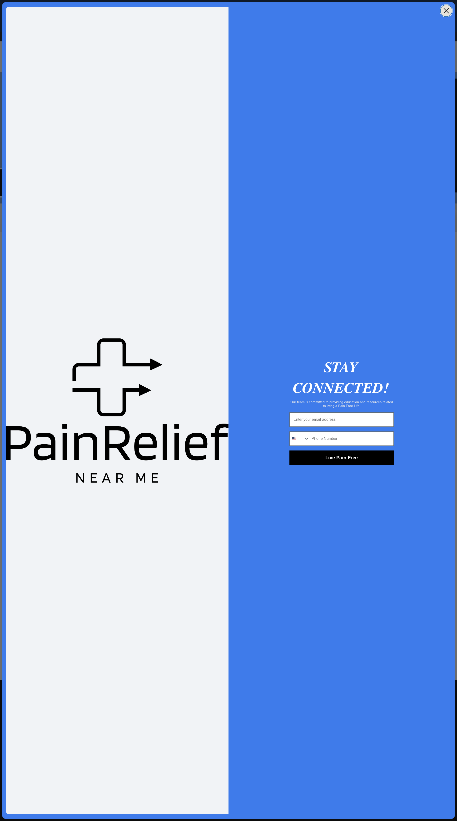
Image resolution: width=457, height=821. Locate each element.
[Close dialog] (446, 11)
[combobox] (299, 438)
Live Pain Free (341, 457)
